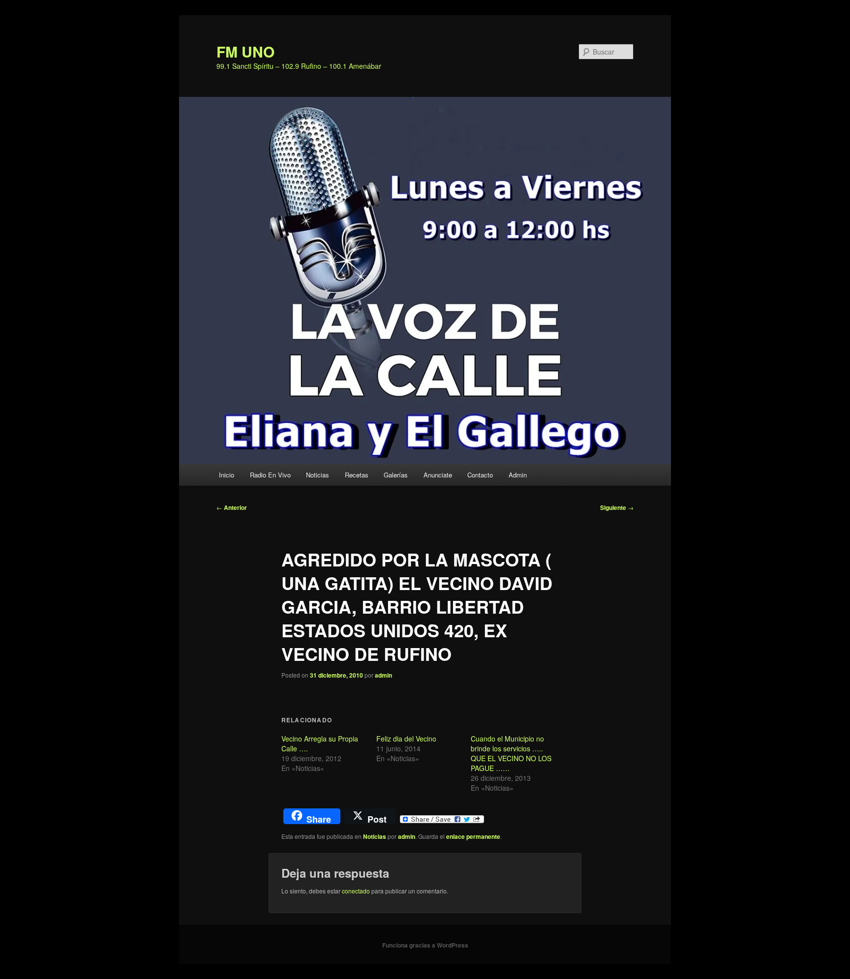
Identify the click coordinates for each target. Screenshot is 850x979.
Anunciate (438, 474)
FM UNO (245, 51)
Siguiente (617, 507)
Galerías (396, 474)
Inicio (226, 474)
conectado (356, 891)
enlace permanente (473, 836)
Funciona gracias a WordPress (425, 945)
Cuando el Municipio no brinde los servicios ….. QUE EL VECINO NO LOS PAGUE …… (511, 753)
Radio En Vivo (270, 474)
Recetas (356, 474)
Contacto (480, 474)
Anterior (231, 507)
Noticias (317, 474)
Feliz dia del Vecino (406, 738)
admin (383, 675)
